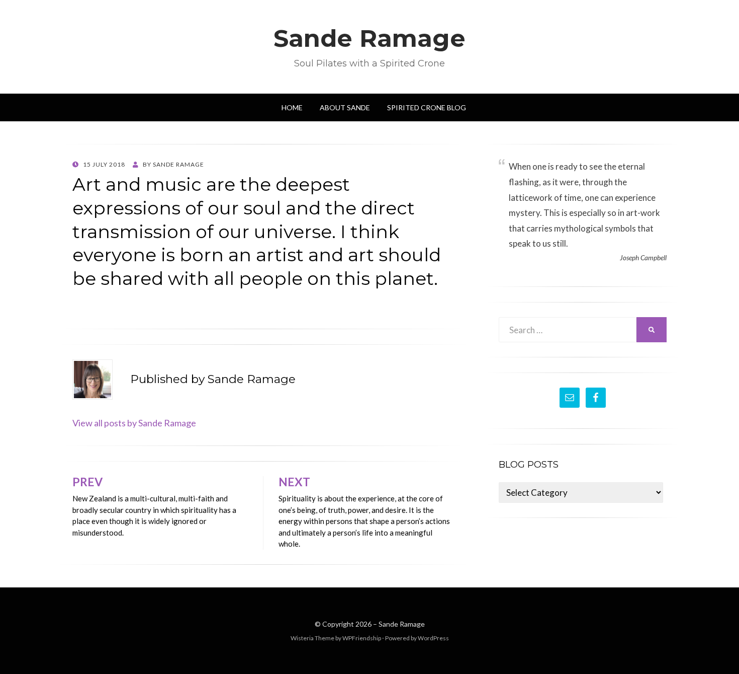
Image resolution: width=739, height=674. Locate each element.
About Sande (345, 107)
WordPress (433, 638)
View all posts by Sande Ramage (134, 422)
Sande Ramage (369, 38)
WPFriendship (361, 638)
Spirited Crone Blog (426, 107)
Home (292, 107)
